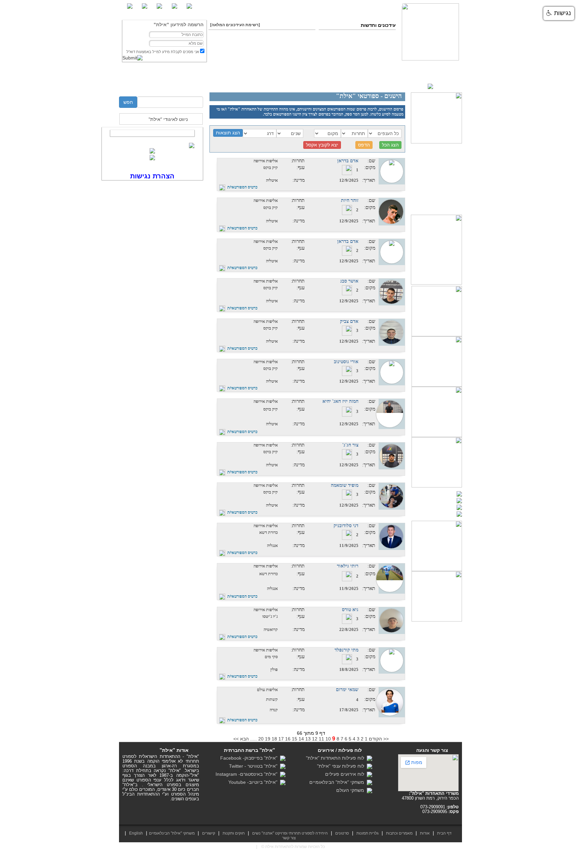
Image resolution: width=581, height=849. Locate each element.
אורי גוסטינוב (346, 361)
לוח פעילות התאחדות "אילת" (336, 758)
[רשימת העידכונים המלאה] (235, 25)
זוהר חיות (349, 200)
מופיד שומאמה (344, 485)
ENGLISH (444, 85)
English (136, 833)
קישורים (208, 833)
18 (274, 738)
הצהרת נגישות (152, 176)
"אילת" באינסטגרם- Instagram (248, 774)
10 (328, 738)
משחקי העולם (351, 790)
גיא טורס (350, 609)
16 (287, 738)
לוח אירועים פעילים (346, 774)
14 (301, 738)
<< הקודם (379, 738)
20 (261, 738)
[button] (558, 13)
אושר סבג (349, 281)
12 (314, 738)
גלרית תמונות (367, 833)
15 (294, 738)
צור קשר (156, 79)
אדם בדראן (347, 160)
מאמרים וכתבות (354, 79)
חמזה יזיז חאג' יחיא (340, 401)
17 (281, 738)
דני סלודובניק (346, 525)
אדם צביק (349, 321)
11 (321, 738)
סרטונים (301, 79)
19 (267, 738)
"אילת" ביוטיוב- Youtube (254, 782)
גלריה (324, 79)
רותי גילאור (347, 565)
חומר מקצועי (418, 79)
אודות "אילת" (390, 79)
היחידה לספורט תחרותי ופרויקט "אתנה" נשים (290, 833)
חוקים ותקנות (267, 79)
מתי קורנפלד (346, 649)
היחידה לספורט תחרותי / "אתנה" (208, 79)
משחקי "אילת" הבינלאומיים (338, 782)
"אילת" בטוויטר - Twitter (254, 766)
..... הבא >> (245, 738)
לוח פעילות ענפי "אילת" (342, 766)
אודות (425, 833)
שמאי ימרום (347, 689)
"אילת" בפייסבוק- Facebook (250, 758)
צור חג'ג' (350, 445)
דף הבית (447, 79)
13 (308, 738)
